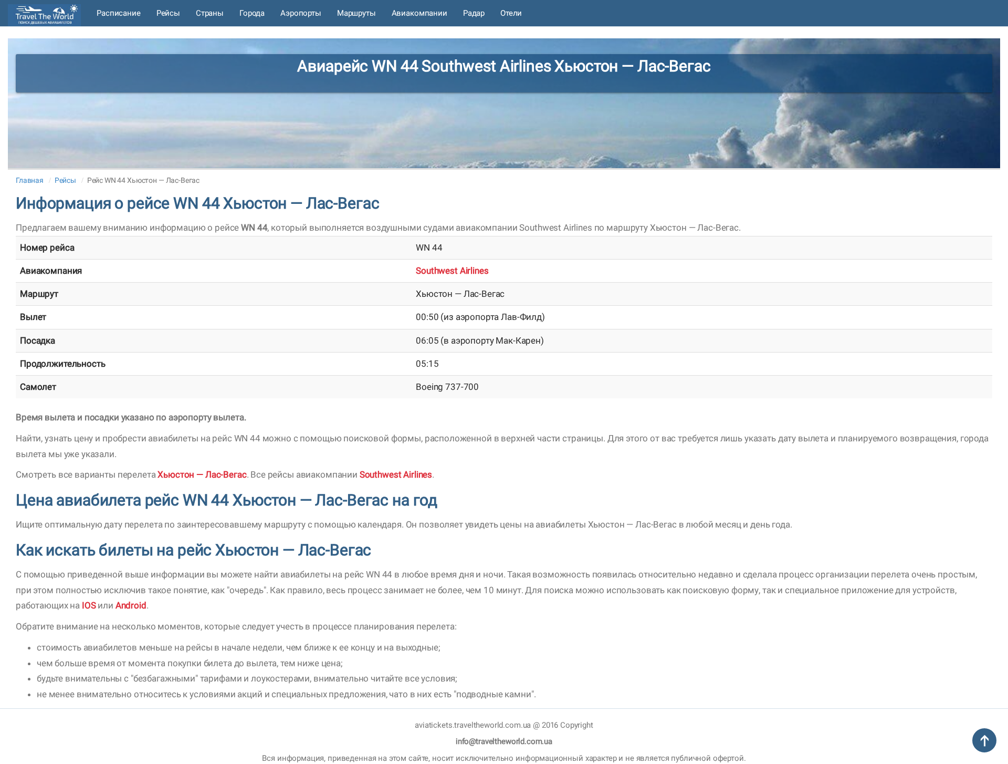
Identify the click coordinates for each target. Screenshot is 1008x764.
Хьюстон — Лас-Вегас (202, 474)
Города (252, 13)
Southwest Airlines (452, 270)
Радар (474, 13)
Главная (30, 180)
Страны (210, 13)
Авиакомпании (419, 13)
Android (131, 605)
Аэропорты (300, 13)
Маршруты (356, 13)
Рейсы (168, 13)
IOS (89, 605)
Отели (511, 13)
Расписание (119, 13)
